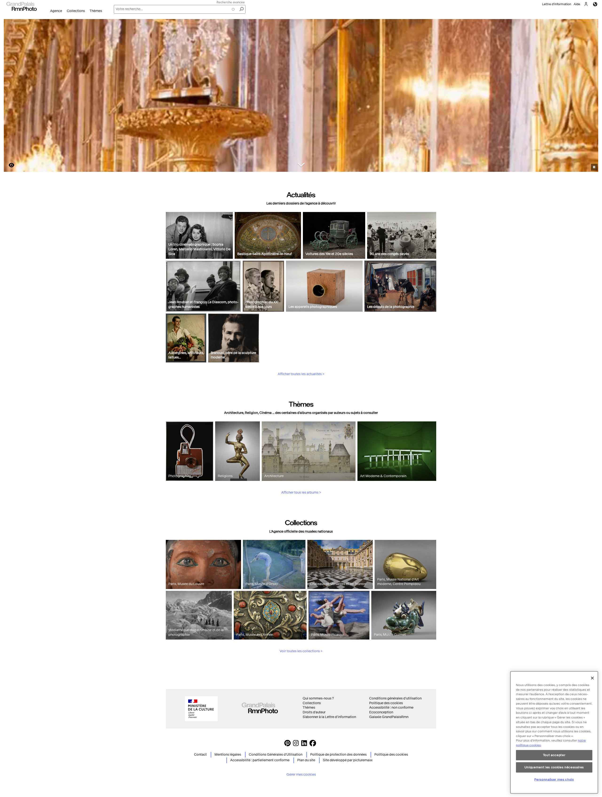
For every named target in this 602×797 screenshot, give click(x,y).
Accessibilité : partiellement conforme (259, 760)
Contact (200, 754)
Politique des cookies (386, 703)
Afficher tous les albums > (301, 492)
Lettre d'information (556, 4)
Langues (595, 4)
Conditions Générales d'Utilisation (275, 754)
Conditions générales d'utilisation (395, 698)
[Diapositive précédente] (10, 96)
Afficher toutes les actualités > (301, 374)
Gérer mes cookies (301, 774)
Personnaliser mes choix (554, 779)
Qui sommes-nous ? (318, 698)
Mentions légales (227, 754)
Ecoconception (381, 712)
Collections (76, 11)
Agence (56, 11)
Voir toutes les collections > (301, 651)
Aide (577, 4)
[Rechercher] (242, 9)
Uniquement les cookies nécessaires (554, 767)
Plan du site (306, 760)
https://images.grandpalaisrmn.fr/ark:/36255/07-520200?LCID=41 (8, 165)
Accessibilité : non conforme (391, 707)
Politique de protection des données (338, 754)
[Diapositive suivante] (592, 96)
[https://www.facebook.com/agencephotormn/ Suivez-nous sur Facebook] (312, 744)
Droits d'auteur (314, 712)
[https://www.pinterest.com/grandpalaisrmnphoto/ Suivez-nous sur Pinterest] (287, 744)
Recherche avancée (231, 2)
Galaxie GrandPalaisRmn (388, 717)
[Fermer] (592, 678)
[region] (554, 732)
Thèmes (96, 11)
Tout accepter (554, 755)
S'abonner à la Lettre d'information (329, 717)
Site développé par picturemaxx (347, 760)
